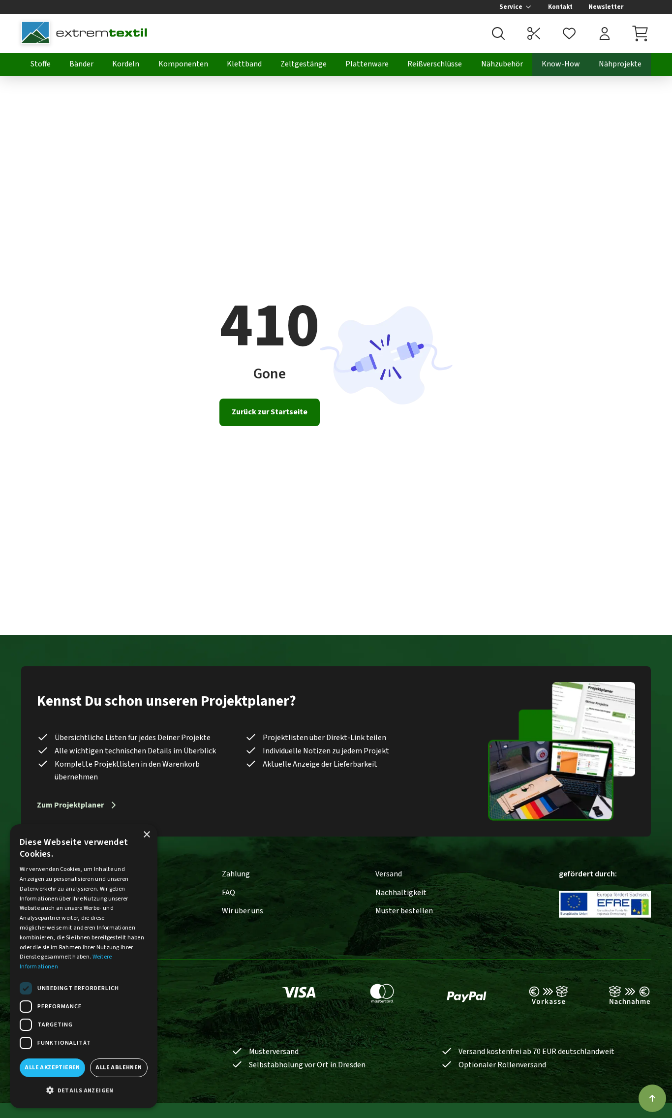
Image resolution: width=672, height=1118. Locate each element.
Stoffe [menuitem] (41, 64)
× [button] (146, 834)
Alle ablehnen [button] (118, 1067)
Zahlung (236, 874)
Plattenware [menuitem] (367, 64)
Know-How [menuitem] (561, 64)
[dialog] (83, 966)
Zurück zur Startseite (269, 411)
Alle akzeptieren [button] (52, 1067)
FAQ (228, 892)
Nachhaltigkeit (401, 892)
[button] (84, 1091)
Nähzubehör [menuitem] (502, 64)
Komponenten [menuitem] (183, 64)
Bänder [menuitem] (81, 64)
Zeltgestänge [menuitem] (303, 64)
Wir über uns (242, 910)
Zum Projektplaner (70, 805)
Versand (388, 874)
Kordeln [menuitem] (125, 64)
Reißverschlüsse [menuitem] (434, 64)
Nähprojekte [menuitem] (620, 64)
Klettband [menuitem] (244, 64)
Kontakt (560, 6)
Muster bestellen (404, 910)
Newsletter (605, 6)
